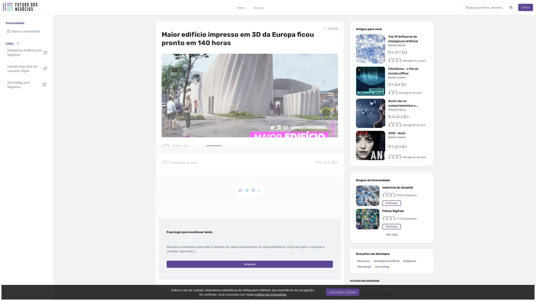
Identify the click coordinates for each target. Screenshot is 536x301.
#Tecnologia (364, 266)
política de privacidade (270, 294)
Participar (392, 203)
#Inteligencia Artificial (386, 261)
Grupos (258, 7)
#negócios (409, 261)
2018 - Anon (397, 133)
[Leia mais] (370, 49)
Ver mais (392, 234)
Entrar (526, 7)
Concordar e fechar (342, 292)
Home (241, 7)
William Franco (397, 109)
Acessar (250, 264)
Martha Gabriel (397, 45)
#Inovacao (363, 261)
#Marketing (382, 266)
